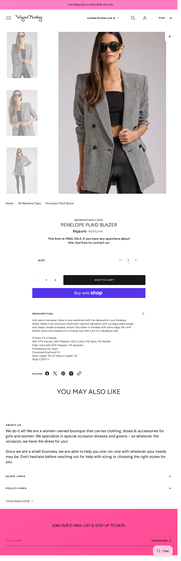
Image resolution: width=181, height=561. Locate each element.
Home (9, 203)
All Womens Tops (29, 203)
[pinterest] (63, 374)
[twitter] (55, 374)
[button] (8, 18)
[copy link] (79, 374)
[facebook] (47, 374)
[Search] (132, 18)
